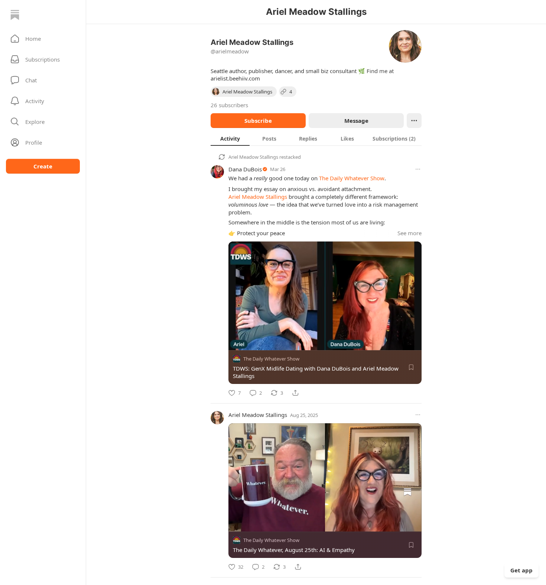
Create (42, 166)
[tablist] (316, 138)
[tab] (230, 138)
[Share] (295, 393)
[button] (43, 38)
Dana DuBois (245, 169)
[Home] (15, 15)
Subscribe (258, 120)
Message (356, 120)
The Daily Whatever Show (351, 178)
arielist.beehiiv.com (235, 78)
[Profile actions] (414, 120)
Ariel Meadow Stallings (253, 157)
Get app (521, 570)
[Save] (411, 367)
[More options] (418, 169)
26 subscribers (229, 105)
